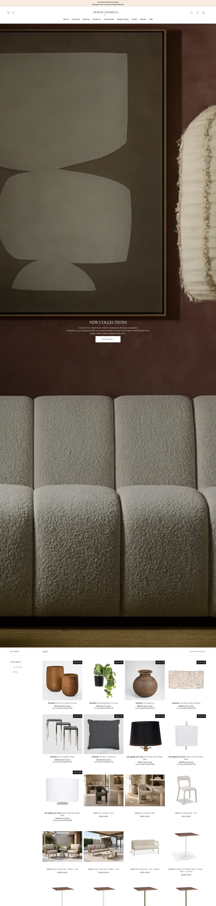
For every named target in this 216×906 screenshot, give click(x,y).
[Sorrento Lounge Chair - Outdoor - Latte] (62, 846)
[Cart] (203, 12)
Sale (151, 19)
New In (66, 19)
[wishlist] (13, 12)
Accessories (109, 19)
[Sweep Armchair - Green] (104, 790)
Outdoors (96, 19)
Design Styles (123, 19)
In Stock (18, 667)
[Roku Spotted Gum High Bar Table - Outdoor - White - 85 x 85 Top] (186, 846)
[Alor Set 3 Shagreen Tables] (62, 734)
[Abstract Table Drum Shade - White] (62, 790)
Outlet (134, 19)
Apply (45, 651)
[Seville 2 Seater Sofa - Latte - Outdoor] (145, 846)
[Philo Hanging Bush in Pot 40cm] (104, 680)
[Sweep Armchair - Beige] (145, 790)
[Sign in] (197, 12)
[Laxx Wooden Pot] (145, 680)
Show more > (108, 339)
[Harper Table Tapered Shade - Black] (145, 734)
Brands (143, 19)
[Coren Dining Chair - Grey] (186, 790)
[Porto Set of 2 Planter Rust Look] (62, 680)
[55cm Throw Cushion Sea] (104, 734)
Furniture (76, 19)
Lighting (86, 19)
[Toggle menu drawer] (8, 12)
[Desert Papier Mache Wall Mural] (186, 680)
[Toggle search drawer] (191, 12)
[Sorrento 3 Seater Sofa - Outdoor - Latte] (104, 846)
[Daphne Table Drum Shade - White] (186, 734)
